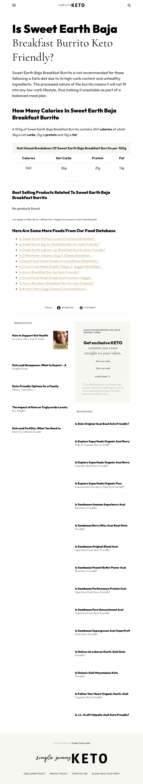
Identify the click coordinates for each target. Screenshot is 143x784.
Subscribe (101, 376)
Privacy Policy (58, 773)
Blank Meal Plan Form (105, 773)
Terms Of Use (80, 773)
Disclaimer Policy (35, 773)
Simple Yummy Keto (81, 743)
